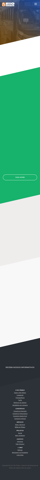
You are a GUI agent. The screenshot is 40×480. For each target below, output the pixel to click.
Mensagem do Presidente (20, 452)
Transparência (20, 398)
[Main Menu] (35, 3)
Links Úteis (20, 455)
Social (20, 433)
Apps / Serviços (20, 424)
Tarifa (20, 400)
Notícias (20, 450)
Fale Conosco (20, 444)
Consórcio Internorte (20, 411)
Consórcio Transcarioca (20, 413)
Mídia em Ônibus (20, 427)
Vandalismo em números (20, 405)
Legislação (20, 395)
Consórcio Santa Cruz (20, 416)
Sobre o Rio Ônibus (20, 392)
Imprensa (20, 441)
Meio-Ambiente (20, 435)
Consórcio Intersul (20, 418)
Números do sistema (20, 402)
